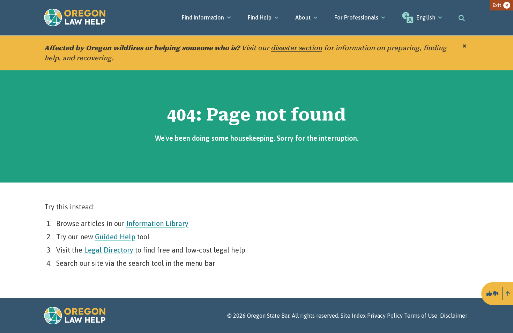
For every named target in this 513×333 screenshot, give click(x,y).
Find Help (260, 17)
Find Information (203, 17)
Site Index (353, 315)
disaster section (296, 48)
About (303, 17)
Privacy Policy (385, 315)
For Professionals (356, 17)
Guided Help (115, 237)
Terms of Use (421, 315)
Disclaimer (453, 315)
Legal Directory (108, 250)
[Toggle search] (462, 17)
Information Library (157, 223)
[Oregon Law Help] (74, 17)
